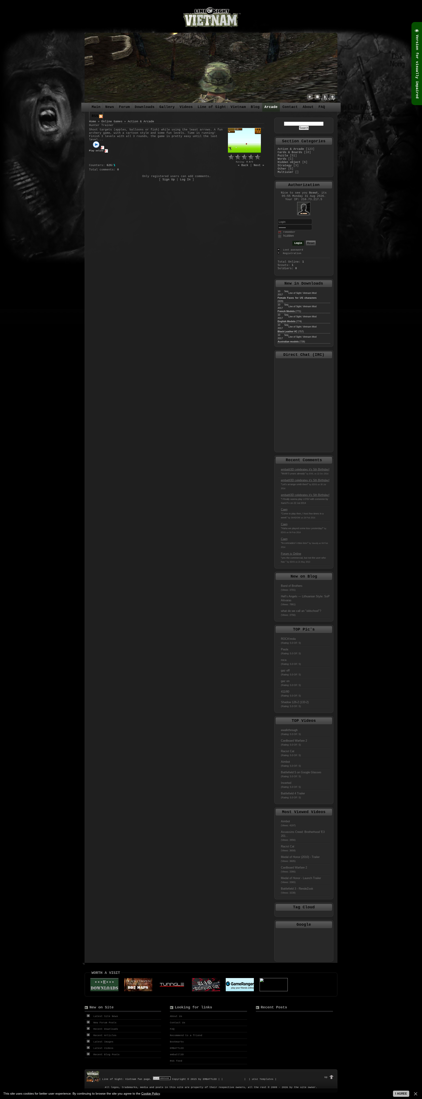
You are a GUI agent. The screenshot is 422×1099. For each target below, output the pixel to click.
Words (282, 159)
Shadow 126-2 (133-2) (295, 704)
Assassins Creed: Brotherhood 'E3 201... (303, 835)
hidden (288, 236)
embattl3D (177, 1054)
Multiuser (285, 172)
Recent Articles (104, 1035)
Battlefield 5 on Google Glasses (301, 774)
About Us (176, 1016)
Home (92, 121)
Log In (185, 179)
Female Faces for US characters (297, 297)
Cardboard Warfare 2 (294, 742)
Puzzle (283, 155)
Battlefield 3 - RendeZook (297, 890)
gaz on (291, 682)
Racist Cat (291, 753)
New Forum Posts (104, 1022)
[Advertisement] (304, 944)
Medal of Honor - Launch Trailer (301, 879)
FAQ (172, 1029)
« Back (243, 165)
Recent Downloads (105, 1029)
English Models (286, 321)
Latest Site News (105, 1016)
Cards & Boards (290, 152)
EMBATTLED (177, 1048)
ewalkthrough (291, 731)
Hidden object (289, 162)
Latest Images (102, 1041)
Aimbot (291, 763)
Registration (291, 253)
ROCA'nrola (291, 640)
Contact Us (177, 1022)
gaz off (291, 672)
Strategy (285, 165)
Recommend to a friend (186, 1035)
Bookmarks (177, 1041)
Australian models (288, 341)
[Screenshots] (244, 140)
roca (291, 661)
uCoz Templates (262, 1079)
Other (282, 168)
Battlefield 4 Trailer (293, 795)
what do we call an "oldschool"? (301, 612)
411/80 (291, 693)
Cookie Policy (150, 1093)
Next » (259, 165)
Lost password (293, 250)
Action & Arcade (141, 121)
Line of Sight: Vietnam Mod (302, 293)
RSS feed (176, 1061)
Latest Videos (102, 1048)
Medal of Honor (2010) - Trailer (300, 858)
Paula (291, 651)
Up (325, 1077)
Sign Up (168, 179)
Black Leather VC (287, 331)
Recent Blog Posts (106, 1054)
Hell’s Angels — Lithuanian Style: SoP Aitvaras (305, 600)
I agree (401, 1093)
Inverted (291, 784)
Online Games (111, 121)
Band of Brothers (291, 587)
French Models (286, 311)
